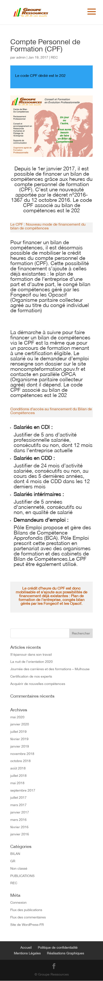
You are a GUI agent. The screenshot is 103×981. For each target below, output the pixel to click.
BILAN (15, 854)
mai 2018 (17, 783)
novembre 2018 (22, 754)
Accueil (26, 947)
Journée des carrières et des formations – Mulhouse (50, 669)
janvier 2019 (19, 746)
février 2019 (19, 739)
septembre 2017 (22, 790)
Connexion (18, 902)
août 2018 (18, 768)
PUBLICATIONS (22, 876)
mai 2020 (17, 717)
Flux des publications (26, 910)
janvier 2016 (19, 834)
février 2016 (19, 827)
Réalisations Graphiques (65, 953)
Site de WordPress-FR (27, 924)
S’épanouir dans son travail (31, 654)
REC (54, 57)
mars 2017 (18, 805)
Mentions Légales (27, 953)
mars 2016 (18, 820)
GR (12, 861)
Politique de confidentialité (58, 947)
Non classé (18, 868)
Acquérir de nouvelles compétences (37, 684)
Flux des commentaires (28, 917)
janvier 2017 (19, 812)
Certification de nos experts (31, 676)
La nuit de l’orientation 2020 (31, 662)
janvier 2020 (19, 724)
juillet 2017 (18, 797)
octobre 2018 (20, 761)
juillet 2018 (18, 776)
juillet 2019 (18, 731)
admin (21, 57)
